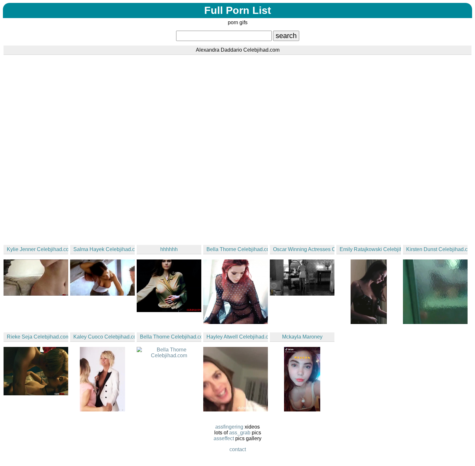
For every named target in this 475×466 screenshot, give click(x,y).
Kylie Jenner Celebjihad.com (37, 249)
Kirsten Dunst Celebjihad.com (437, 249)
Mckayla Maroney (302, 336)
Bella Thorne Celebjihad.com (237, 249)
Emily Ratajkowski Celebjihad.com (370, 249)
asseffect (224, 438)
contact (237, 449)
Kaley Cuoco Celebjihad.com (104, 336)
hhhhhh (169, 249)
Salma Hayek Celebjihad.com (104, 249)
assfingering (229, 427)
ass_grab (239, 432)
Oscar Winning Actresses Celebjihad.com (303, 249)
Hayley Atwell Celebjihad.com (237, 336)
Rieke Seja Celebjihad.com (37, 336)
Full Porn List (237, 10)
